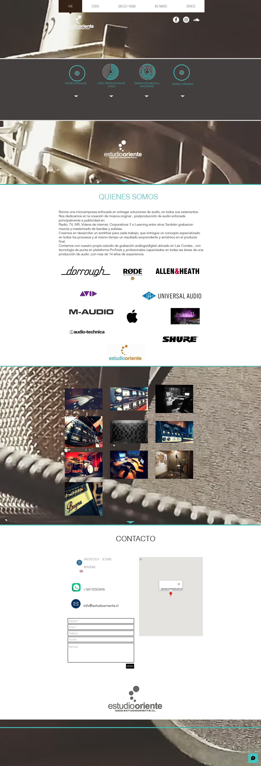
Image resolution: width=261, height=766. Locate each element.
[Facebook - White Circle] (176, 20)
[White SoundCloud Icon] (196, 20)
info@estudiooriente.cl (100, 605)
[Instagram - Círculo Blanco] (186, 20)
